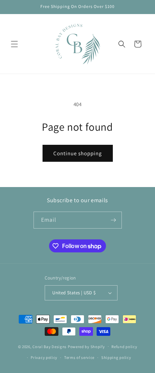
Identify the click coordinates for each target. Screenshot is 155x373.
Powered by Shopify (86, 346)
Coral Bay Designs (49, 346)
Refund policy (124, 346)
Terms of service (79, 357)
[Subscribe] (113, 220)
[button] (14, 44)
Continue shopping (77, 153)
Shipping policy (116, 357)
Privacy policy (44, 357)
